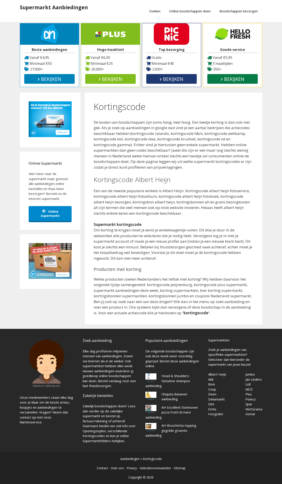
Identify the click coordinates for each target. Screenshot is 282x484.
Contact (102, 468)
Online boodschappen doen (190, 11)
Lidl (247, 384)
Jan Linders (253, 379)
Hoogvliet (215, 414)
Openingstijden (94, 431)
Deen (212, 394)
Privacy (132, 468)
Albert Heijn (217, 374)
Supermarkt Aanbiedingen (54, 7)
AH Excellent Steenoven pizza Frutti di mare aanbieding (171, 412)
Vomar (250, 414)
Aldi (210, 379)
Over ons (117, 468)
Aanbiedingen (129, 459)
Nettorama (253, 409)
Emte (212, 409)
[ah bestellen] (50, 136)
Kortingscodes (94, 436)
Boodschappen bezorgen (238, 11)
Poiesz (250, 399)
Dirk (211, 404)
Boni (211, 384)
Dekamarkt (216, 399)
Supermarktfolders (97, 441)
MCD (249, 389)
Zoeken (154, 11)
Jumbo (250, 374)
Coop (212, 389)
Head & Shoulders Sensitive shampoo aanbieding (167, 381)
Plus (248, 394)
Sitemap (180, 468)
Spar (248, 404)
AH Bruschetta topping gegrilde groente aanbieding (170, 430)
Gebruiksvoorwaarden (155, 468)
